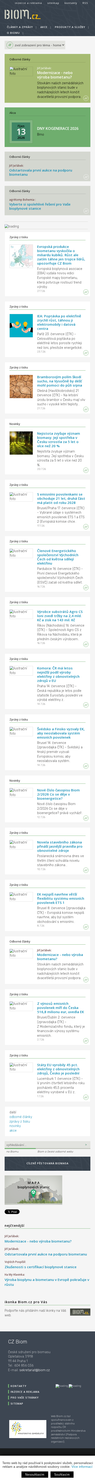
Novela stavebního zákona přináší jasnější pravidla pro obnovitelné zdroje (60, 846)
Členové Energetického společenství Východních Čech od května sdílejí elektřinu (57, 556)
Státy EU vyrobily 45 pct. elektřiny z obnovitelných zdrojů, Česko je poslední (58, 1068)
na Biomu (12, 1151)
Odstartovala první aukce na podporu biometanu (40, 172)
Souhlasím (62, 1474)
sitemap (53, 3)
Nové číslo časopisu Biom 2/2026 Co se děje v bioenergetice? (58, 794)
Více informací (81, 1466)
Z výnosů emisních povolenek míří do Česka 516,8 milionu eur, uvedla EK (60, 1007)
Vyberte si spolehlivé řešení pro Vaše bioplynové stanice (40, 206)
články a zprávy (20, 27)
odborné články (20, 1117)
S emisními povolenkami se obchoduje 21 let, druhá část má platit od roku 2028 (61, 498)
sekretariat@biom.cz (34, 1370)
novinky (15, 1126)
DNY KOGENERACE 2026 (57, 128)
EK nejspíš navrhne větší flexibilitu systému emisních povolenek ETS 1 (60, 898)
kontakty (71, 3)
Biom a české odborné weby (55, 1151)
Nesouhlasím (34, 1474)
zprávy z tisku (19, 1122)
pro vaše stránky (25, 1397)
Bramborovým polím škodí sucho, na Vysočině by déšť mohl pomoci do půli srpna (59, 381)
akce (44, 27)
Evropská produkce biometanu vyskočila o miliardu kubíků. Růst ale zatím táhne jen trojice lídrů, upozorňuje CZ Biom (61, 254)
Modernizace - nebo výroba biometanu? (55, 75)
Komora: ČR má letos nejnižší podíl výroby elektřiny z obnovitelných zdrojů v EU (58, 674)
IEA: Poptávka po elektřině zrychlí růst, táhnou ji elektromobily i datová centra (59, 322)
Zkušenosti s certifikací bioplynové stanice (41, 1267)
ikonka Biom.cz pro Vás (26, 1302)
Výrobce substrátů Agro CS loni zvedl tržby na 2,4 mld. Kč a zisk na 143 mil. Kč (60, 615)
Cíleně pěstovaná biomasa (47, 1163)
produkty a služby (70, 27)
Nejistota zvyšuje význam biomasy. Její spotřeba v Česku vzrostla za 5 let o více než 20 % (58, 439)
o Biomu (13, 32)
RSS (85, 3)
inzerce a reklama (28, 3)
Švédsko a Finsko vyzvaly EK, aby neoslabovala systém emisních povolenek (61, 733)
